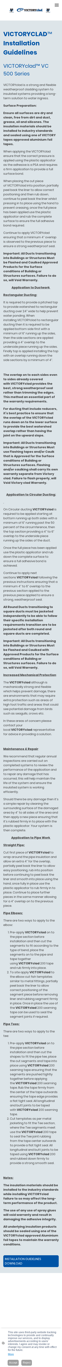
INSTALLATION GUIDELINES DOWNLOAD (23, 1261)
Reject (26, 1362)
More (11, 1354)
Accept (13, 1362)
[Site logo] (31, 10)
